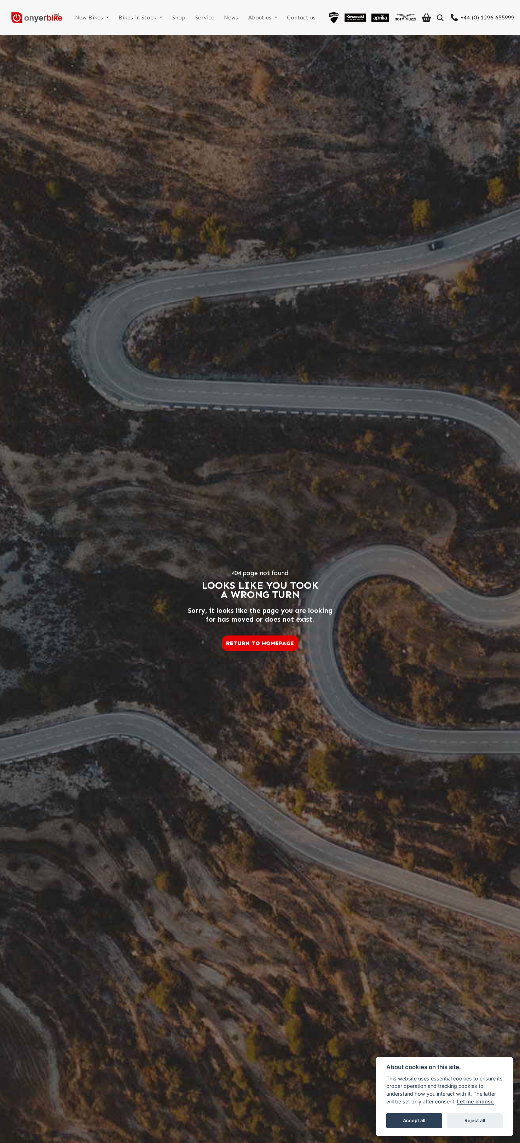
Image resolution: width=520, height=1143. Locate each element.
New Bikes (90, 17)
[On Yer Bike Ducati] (333, 17)
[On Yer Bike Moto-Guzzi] (405, 17)
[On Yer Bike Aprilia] (380, 18)
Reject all (474, 1120)
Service (204, 17)
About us (260, 17)
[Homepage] (34, 17)
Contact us (301, 17)
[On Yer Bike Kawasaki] (355, 17)
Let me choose (475, 1101)
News (231, 17)
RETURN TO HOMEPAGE (260, 643)
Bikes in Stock (138, 17)
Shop (178, 17)
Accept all (414, 1120)
